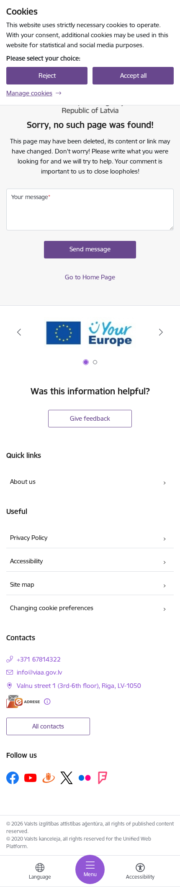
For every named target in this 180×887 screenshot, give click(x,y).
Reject (47, 75)
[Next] (160, 332)
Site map (22, 584)
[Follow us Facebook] (12, 778)
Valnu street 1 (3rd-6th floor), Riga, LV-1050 (79, 686)
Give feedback (90, 418)
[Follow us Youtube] (30, 777)
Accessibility (26, 561)
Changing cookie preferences (51, 608)
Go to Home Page (90, 277)
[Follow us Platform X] (66, 778)
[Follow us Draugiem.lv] (48, 777)
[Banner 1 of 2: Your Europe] (90, 332)
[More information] (47, 701)
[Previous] (19, 332)
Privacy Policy (28, 538)
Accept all (133, 75)
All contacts (48, 726)
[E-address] (23, 701)
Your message (29, 197)
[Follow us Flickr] (84, 777)
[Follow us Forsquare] (102, 778)
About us (23, 482)
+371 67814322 (39, 659)
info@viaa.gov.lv (39, 672)
